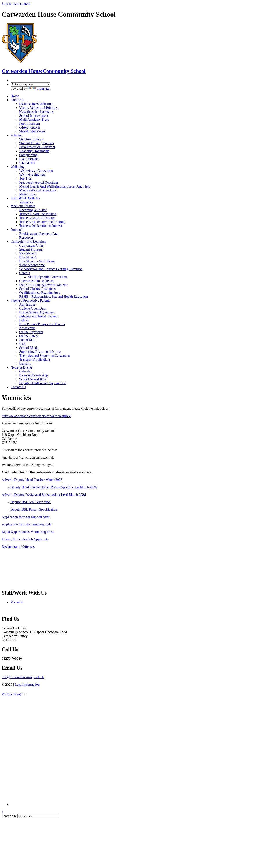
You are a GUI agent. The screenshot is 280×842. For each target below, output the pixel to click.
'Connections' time (32, 265)
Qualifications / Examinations (39, 292)
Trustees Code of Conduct (37, 218)
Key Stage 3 (27, 253)
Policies (15, 135)
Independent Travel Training (38, 316)
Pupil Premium (29, 123)
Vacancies (26, 202)
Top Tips (25, 178)
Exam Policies (29, 159)
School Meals (28, 348)
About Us (17, 100)
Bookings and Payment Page (39, 233)
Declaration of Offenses (18, 546)
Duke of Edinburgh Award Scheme (43, 285)
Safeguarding (28, 155)
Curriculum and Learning (28, 241)
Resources (26, 237)
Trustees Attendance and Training (42, 222)
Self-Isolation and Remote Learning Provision (50, 269)
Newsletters (27, 328)
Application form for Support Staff (25, 517)
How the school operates (36, 111)
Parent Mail (27, 340)
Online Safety (28, 336)
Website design (12, 694)
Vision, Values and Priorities (38, 108)
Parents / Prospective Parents (30, 300)
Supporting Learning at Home (40, 351)
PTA (22, 344)
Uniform (25, 363)
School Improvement (33, 115)
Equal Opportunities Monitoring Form (28, 532)
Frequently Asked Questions (38, 182)
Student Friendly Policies (36, 143)
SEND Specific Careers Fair (47, 277)
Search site (9, 816)
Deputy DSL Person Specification (33, 509)
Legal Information (27, 684)
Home (14, 96)
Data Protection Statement (37, 147)
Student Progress (30, 249)
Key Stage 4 (27, 257)
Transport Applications (35, 359)
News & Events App (33, 375)
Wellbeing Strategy (32, 174)
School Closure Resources (37, 289)
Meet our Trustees (22, 206)
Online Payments (31, 332)
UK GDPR (27, 163)
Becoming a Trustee (33, 210)
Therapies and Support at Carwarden (44, 355)
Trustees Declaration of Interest (40, 226)
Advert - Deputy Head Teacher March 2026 (32, 480)
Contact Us (18, 387)
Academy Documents (34, 151)
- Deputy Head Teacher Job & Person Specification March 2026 (52, 487)
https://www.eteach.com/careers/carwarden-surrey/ (36, 416)
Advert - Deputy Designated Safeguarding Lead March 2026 (44, 494)
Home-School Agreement (36, 312)
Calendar (25, 371)
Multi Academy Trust (34, 119)
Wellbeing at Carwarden (36, 170)
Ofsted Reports (29, 127)
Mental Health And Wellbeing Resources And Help (54, 186)
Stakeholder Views (32, 131)
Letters (24, 320)
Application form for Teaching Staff (26, 524)
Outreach (16, 229)
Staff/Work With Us (25, 198)
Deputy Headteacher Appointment (42, 383)
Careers (24, 273)
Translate (43, 88)
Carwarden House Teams (36, 281)
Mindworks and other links (37, 190)
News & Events (21, 367)
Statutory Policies (31, 139)
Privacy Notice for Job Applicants (25, 539)
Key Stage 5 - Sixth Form (37, 261)
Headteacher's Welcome (35, 104)
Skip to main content (16, 3)
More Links (27, 194)
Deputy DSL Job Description (30, 502)
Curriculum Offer (31, 245)
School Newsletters (32, 379)
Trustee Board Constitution (37, 214)
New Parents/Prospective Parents (42, 324)
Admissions (27, 304)
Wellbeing (17, 167)
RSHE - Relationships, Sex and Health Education (53, 296)
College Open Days (33, 308)
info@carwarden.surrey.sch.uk (23, 677)
